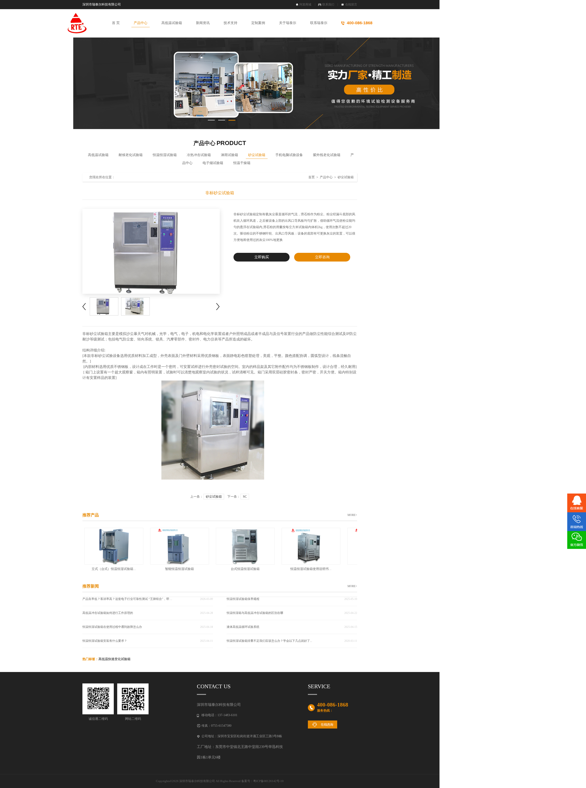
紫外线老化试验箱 (326, 155)
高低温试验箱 (171, 23)
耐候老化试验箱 (131, 155)
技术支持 (230, 23)
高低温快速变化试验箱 (114, 659)
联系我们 (328, 4)
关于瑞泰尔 (287, 23)
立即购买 (261, 257)
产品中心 (140, 23)
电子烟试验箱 (213, 163)
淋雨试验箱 (229, 155)
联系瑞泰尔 (318, 23)
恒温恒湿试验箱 (165, 155)
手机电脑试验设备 (289, 155)
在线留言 (351, 4)
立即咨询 (322, 257)
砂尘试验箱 (256, 155)
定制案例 (258, 23)
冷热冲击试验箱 (199, 155)
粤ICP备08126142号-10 (268, 781)
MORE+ (352, 515)
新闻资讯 (203, 23)
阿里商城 (305, 4)
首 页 (116, 23)
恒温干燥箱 (241, 163)
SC (245, 496)
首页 (311, 177)
